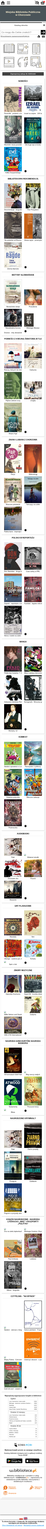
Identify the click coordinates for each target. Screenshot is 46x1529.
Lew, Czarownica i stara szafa (17, 1401)
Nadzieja (11, 1405)
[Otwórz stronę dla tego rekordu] (13, 99)
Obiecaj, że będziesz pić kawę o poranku (20, 1421)
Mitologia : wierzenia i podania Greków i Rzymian (22, 1403)
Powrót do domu (13, 1419)
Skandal (11, 1434)
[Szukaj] (43, 32)
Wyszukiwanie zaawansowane (12, 36)
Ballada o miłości (13, 1432)
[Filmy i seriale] (9, 68)
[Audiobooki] (23, 54)
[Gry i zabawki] (36, 68)
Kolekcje (26, 36)
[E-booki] (36, 54)
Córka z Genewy (13, 1430)
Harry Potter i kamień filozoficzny (18, 1409)
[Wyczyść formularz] (39, 36)
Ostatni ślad (12, 1407)
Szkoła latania (13, 1417)
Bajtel (10, 1423)
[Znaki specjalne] (43, 36)
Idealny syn (12, 1436)
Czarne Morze (13, 1428)
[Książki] (9, 54)
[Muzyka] (23, 68)
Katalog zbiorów (21, 25)
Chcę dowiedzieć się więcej (12, 1525)
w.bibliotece (22, 1477)
